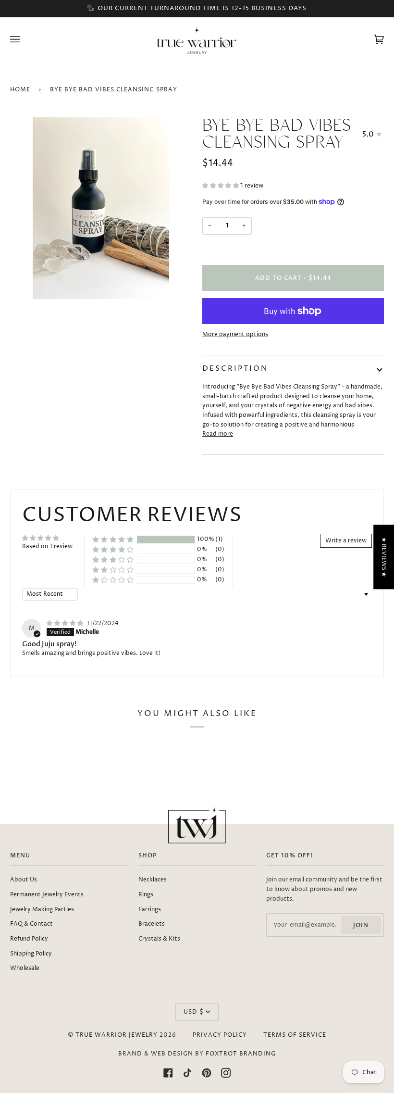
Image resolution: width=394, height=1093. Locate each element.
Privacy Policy (220, 1035)
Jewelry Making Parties (42, 909)
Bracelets (151, 924)
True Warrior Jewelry (116, 1035)
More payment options (235, 334)
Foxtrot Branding (241, 1054)
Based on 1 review (47, 546)
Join (361, 925)
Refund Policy (29, 939)
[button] (221, 186)
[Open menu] (24, 39)
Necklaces (152, 880)
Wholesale (24, 968)
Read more (217, 434)
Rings (145, 895)
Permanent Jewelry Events (47, 895)
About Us (23, 880)
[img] (66, 623)
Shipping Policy (31, 954)
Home (20, 90)
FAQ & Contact (31, 924)
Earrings (149, 909)
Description (235, 369)
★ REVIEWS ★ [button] (384, 557)
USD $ (194, 1012)
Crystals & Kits (159, 939)
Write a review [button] (346, 541)
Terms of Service (294, 1035)
